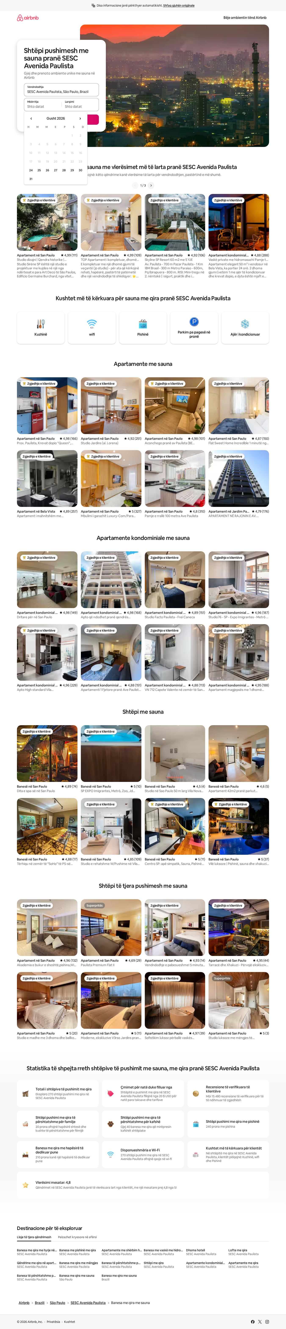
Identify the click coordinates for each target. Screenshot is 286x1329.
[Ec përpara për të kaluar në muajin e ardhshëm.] (80, 118)
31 (30, 179)
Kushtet (69, 1322)
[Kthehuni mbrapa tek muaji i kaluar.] (31, 118)
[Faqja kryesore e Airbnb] (28, 17)
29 (72, 170)
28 (64, 170)
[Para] (151, 185)
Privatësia (53, 1322)
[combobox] (61, 91)
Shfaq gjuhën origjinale (179, 5)
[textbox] (42, 106)
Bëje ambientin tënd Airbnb (245, 17)
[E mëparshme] (135, 185)
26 (47, 170)
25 (39, 170)
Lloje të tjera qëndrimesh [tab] (34, 1237)
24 (31, 170)
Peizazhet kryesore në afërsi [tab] (77, 1237)
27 (55, 170)
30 (80, 170)
